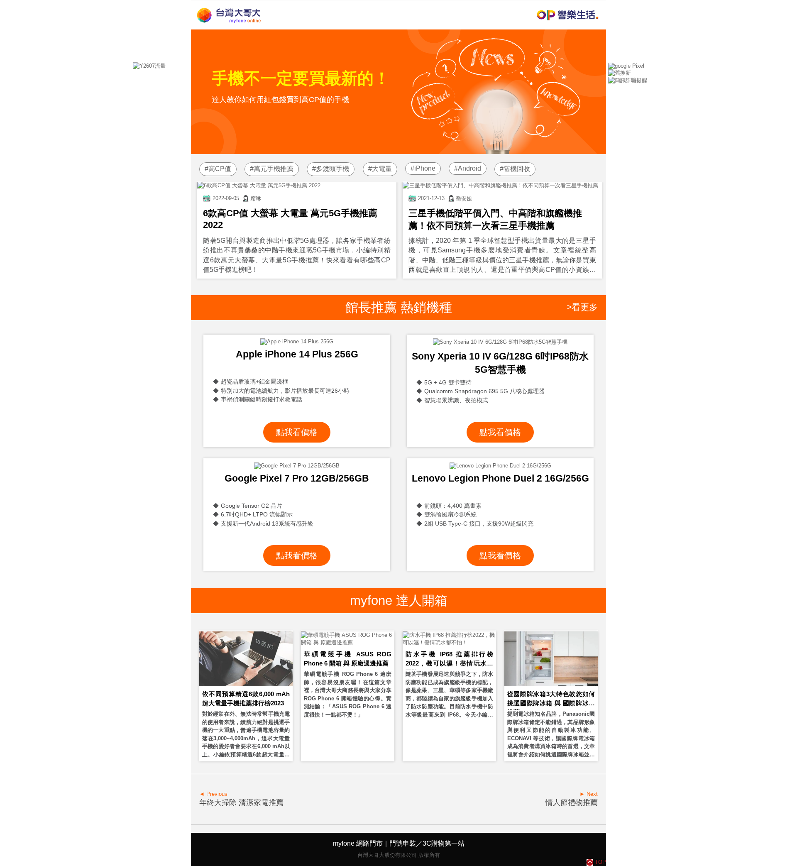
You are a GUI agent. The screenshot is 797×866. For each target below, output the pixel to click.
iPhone (424, 168)
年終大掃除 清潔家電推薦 (241, 802)
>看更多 (582, 307)
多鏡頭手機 (332, 168)
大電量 (382, 168)
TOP (600, 862)
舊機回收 (517, 168)
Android (469, 168)
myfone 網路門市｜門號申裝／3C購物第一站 (399, 843)
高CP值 (219, 168)
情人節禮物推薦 (571, 802)
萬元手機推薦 (273, 168)
